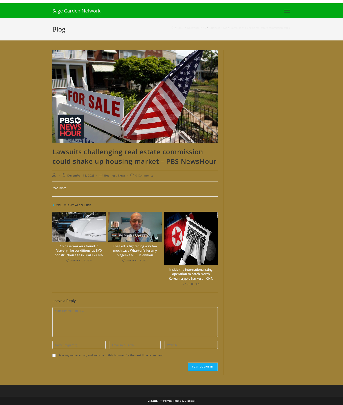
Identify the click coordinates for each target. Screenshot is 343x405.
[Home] (173, 28)
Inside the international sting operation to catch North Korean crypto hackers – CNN (191, 274)
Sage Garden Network (76, 10)
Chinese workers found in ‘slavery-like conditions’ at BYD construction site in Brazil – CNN (79, 250)
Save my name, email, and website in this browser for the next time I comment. (111, 355)
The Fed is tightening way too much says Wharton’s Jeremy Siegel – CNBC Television (135, 250)
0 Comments (144, 175)
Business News (115, 175)
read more (59, 188)
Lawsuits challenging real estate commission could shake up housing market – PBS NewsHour (286, 28)
